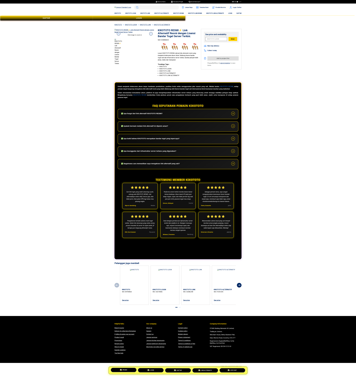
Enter (233, 39)
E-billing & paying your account (124, 334)
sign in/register (225, 63)
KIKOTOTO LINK (145, 13)
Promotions (118, 340)
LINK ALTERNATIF (206, 370)
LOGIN (230, 13)
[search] (156, 7)
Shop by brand (119, 347)
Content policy (183, 328)
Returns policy (119, 344)
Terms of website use (185, 347)
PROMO (125, 370)
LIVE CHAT (233, 370)
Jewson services (151, 337)
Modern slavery (183, 334)
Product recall (119, 337)
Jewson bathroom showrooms (156, 344)
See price (125, 300)
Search (137, 7)
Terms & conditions (184, 340)
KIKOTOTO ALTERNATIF (161, 13)
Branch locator (119, 328)
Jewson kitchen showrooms (155, 340)
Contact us (150, 334)
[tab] (176, 307)
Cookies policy (182, 331)
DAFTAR (239, 13)
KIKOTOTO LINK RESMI (195, 13)
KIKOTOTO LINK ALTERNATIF (215, 13)
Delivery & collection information (125, 331)
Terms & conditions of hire (186, 344)
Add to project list (223, 58)
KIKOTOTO (117, 13)
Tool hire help (118, 353)
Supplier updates (120, 350)
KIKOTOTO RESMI (178, 13)
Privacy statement (184, 337)
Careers (148, 331)
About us (149, 328)
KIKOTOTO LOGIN (130, 13)
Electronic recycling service (155, 347)
